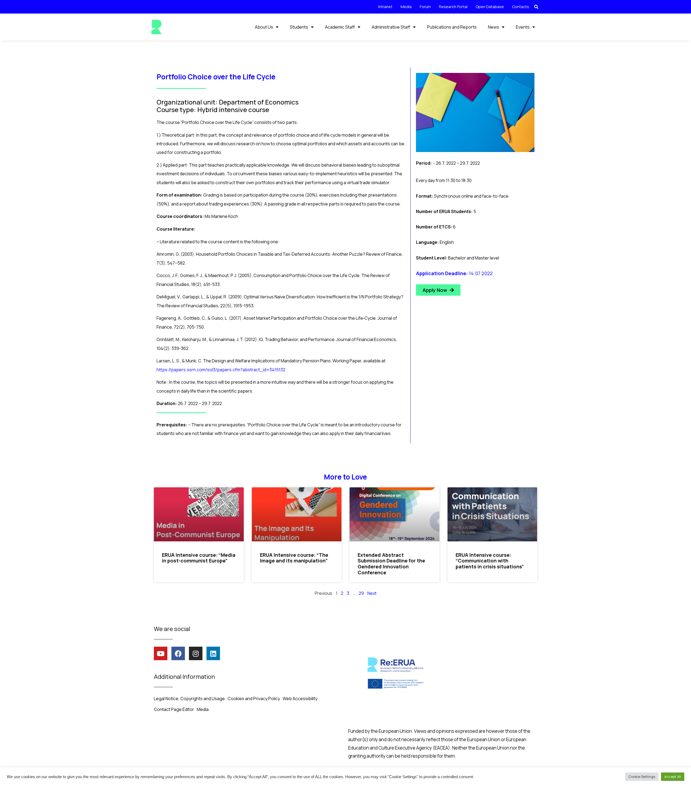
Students (299, 27)
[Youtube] (160, 653)
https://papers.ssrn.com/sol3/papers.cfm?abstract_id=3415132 (221, 370)
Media (406, 6)
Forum (425, 6)
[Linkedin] (213, 653)
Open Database (490, 6)
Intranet (385, 6)
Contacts (520, 6)
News (493, 27)
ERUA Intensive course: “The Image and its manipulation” (294, 558)
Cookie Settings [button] (641, 776)
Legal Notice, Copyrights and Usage (189, 698)
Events (523, 27)
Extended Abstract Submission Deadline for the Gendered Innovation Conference (391, 564)
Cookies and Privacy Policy (254, 698)
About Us (264, 27)
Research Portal (453, 6)
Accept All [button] (672, 776)
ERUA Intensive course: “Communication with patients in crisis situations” (490, 561)
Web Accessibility (300, 698)
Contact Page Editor (174, 709)
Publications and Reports (452, 27)
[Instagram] (195, 653)
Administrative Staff (391, 27)
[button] (536, 7)
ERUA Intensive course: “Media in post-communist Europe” (198, 558)
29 (361, 593)
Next (372, 593)
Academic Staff (340, 27)
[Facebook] (178, 653)
